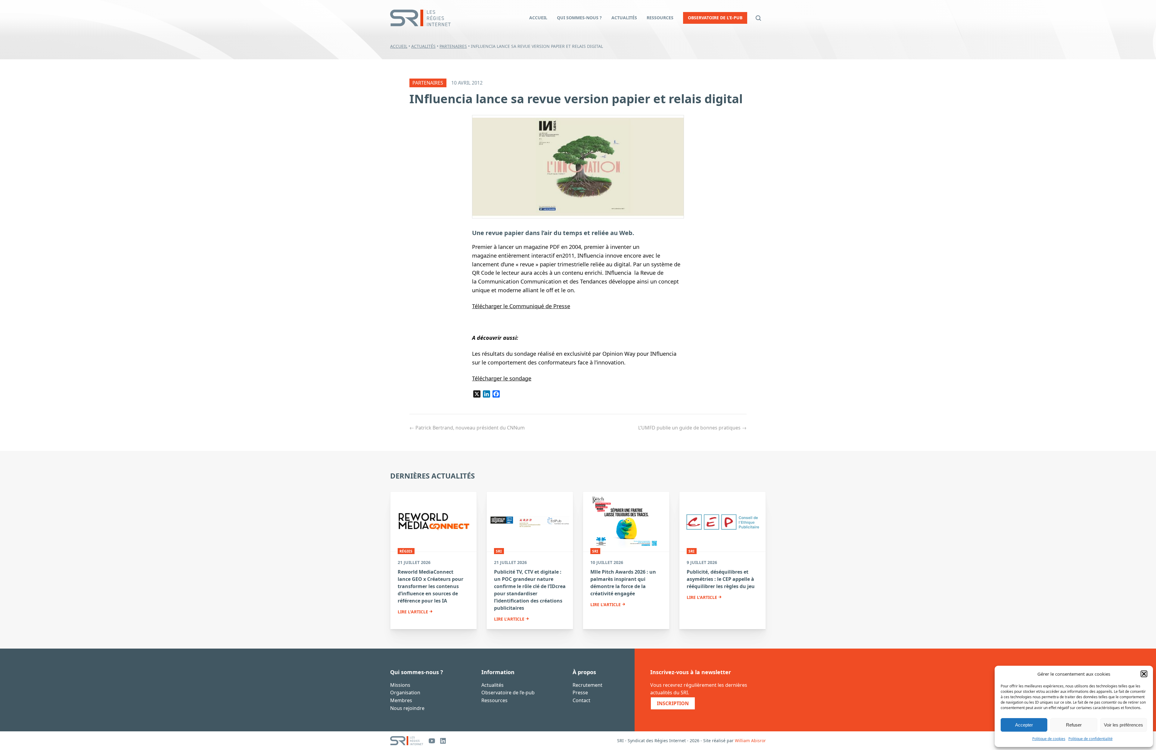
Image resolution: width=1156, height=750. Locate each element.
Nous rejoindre (407, 708)
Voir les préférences (1123, 724)
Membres (401, 700)
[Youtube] (432, 741)
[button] (1144, 674)
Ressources (494, 700)
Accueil (398, 46)
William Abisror (750, 740)
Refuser (1074, 724)
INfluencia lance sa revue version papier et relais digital (576, 98)
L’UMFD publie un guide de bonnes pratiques (692, 427)
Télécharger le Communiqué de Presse (521, 306)
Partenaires (453, 46)
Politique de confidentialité (1090, 738)
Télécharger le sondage (501, 378)
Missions (400, 685)
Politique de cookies (1048, 738)
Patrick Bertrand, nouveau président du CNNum (467, 427)
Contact (581, 700)
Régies (405, 551)
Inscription (673, 703)
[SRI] (406, 740)
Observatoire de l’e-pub (508, 693)
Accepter (1024, 724)
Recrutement (587, 685)
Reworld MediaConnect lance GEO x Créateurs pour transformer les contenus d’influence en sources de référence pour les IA (430, 586)
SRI (499, 551)
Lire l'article (413, 612)
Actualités (423, 46)
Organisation (405, 693)
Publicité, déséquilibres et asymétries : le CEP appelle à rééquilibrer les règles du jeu (721, 579)
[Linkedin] (443, 741)
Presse (580, 693)
